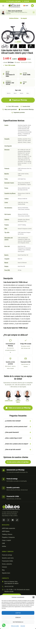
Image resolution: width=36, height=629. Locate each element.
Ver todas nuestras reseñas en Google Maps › (18, 462)
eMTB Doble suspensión (8, 528)
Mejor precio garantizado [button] (11, 109)
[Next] (31, 33)
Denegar (18, 617)
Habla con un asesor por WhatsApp (19, 408)
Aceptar (18, 613)
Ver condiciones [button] (33, 12)
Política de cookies (15, 626)
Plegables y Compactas (8, 537)
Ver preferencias (18, 622)
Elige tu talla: (18, 90)
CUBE (3, 543)
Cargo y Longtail (6, 540)
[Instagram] (4, 520)
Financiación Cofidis (7, 561)
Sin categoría (24, 18)
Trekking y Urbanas (7, 534)
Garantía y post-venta (8, 558)
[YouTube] (12, 520)
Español (26, 5)
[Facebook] (8, 520)
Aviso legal (23, 626)
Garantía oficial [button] (26, 106)
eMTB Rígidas (5, 531)
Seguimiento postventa (19, 112)
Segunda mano (6, 573)
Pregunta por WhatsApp (19, 100)
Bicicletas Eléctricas (13, 18)
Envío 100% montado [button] (13, 106)
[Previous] (4, 33)
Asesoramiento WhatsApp (27, 109)
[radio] (9, 93)
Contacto (4, 567)
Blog (3, 570)
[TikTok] (17, 520)
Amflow (4, 546)
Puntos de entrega (7, 555)
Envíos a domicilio (7, 564)
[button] (33, 597)
